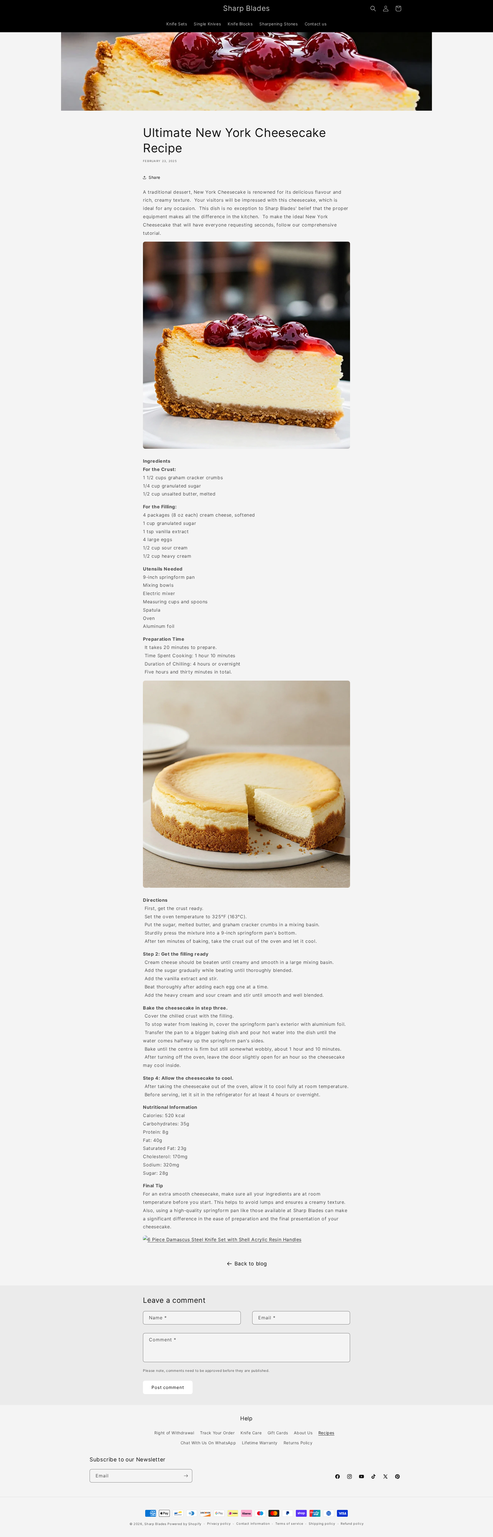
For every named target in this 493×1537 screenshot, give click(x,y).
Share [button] (154, 177)
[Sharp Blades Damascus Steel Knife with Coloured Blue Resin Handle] (246, 448)
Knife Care (251, 1432)
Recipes (326, 1432)
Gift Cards (278, 1432)
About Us (303, 1432)
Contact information (253, 1524)
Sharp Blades (155, 1524)
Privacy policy (219, 1524)
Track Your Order (217, 1432)
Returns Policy (298, 1442)
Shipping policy (322, 1524)
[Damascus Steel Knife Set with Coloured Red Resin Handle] (246, 887)
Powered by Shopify (184, 1524)
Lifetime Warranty (260, 1442)
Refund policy (352, 1524)
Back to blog (251, 1264)
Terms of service (289, 1524)
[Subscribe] (185, 1476)
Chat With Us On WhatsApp (208, 1442)
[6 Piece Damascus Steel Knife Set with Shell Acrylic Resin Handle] (222, 1239)
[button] (373, 8)
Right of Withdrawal (174, 1432)
